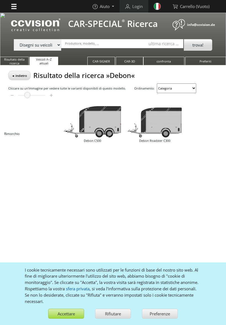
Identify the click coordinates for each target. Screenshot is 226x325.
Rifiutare (113, 313)
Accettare (66, 313)
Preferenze (160, 313)
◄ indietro (19, 76)
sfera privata (78, 288)
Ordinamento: (144, 88)
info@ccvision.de (201, 24)
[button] (14, 6)
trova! (197, 45)
